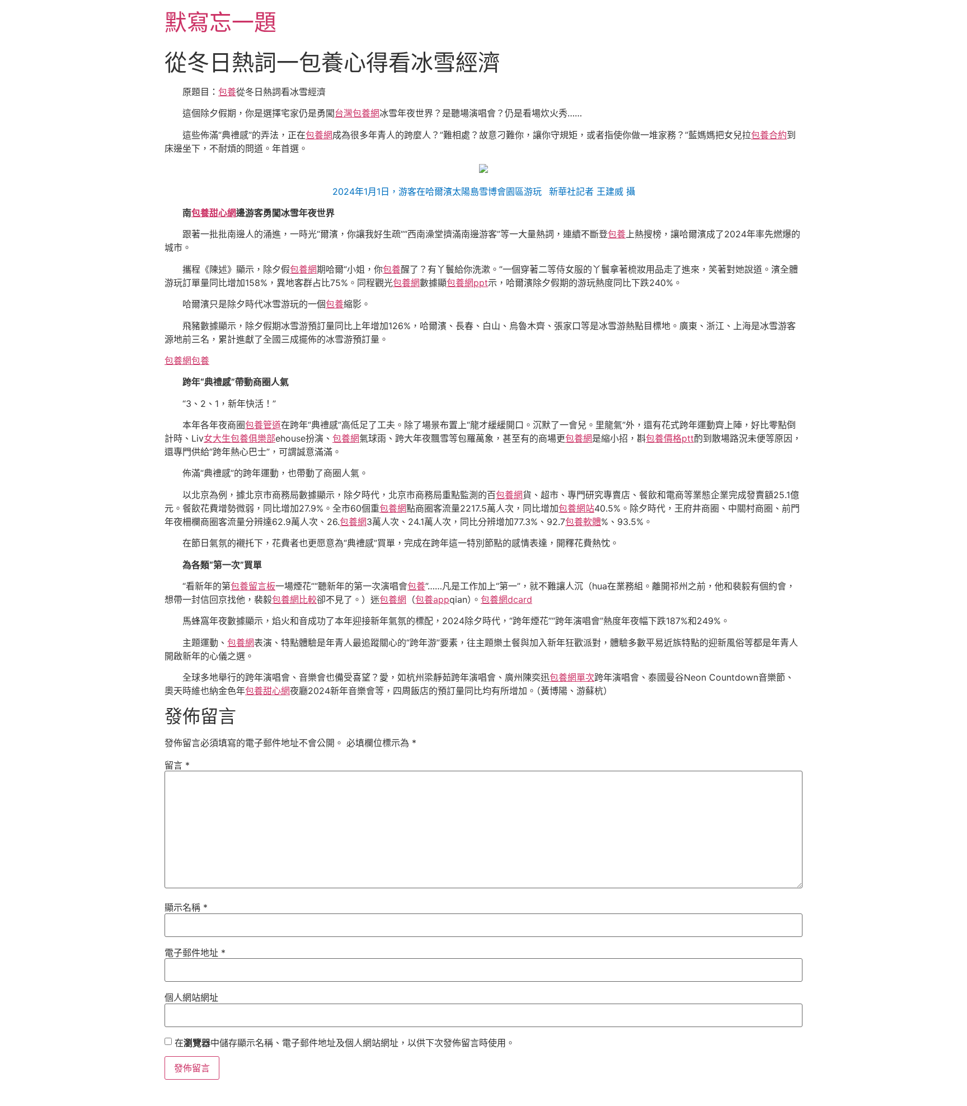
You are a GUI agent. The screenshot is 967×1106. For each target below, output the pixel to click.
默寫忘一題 (220, 22)
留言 (177, 765)
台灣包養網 (357, 113)
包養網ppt (467, 282)
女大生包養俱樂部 (239, 438)
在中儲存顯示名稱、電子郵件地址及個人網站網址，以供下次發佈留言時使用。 (345, 1042)
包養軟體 (583, 521)
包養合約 (769, 134)
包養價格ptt (670, 438)
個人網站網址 (191, 997)
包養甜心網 (213, 212)
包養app (432, 599)
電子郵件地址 (195, 952)
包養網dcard (506, 599)
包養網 (319, 134)
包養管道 (263, 424)
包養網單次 (572, 677)
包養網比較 (294, 599)
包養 (227, 91)
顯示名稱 (186, 907)
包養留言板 (253, 586)
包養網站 (576, 508)
